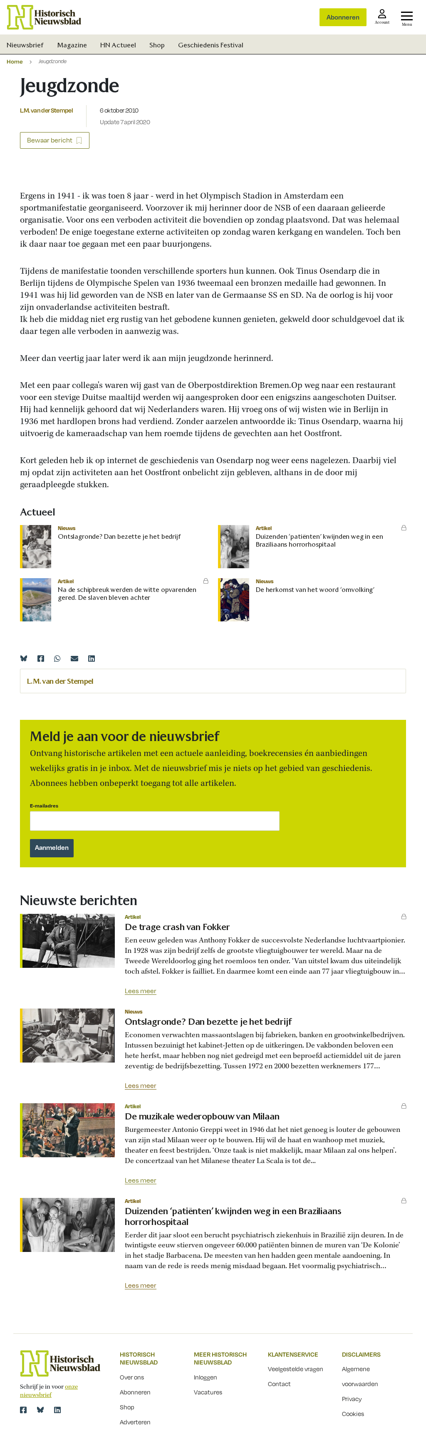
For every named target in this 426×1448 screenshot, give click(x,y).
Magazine (72, 45)
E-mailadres (44, 806)
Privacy (352, 1398)
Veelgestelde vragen (295, 1368)
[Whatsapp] (57, 658)
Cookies (353, 1413)
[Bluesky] (23, 658)
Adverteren (135, 1422)
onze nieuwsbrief (49, 1391)
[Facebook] (40, 658)
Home (15, 61)
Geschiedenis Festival (210, 45)
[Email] (74, 658)
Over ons (132, 1377)
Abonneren (343, 17)
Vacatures (208, 1392)
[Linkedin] (91, 658)
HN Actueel (118, 45)
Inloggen (205, 1377)
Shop (157, 45)
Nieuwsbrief (25, 45)
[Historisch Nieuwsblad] (44, 17)
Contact (279, 1383)
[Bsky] (40, 1410)
